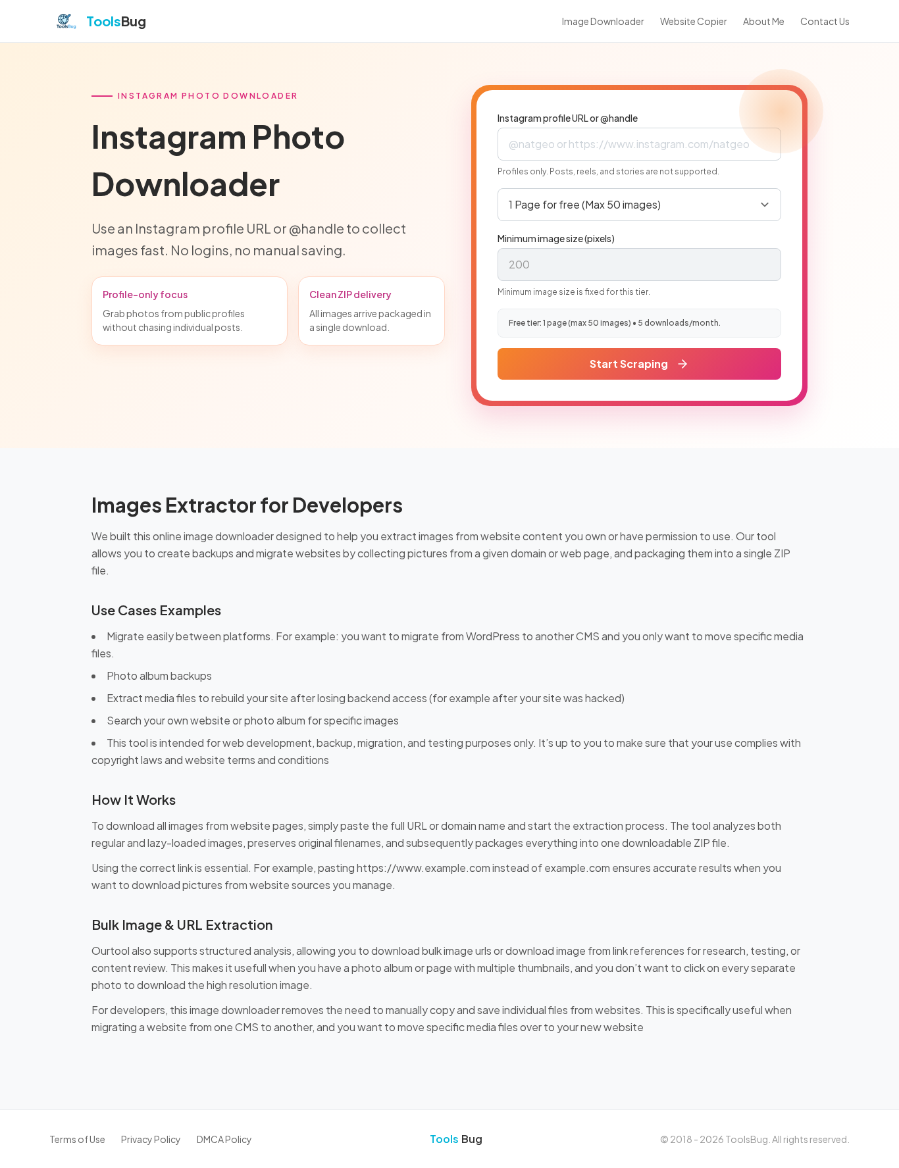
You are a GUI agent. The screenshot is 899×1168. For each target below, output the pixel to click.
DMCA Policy (224, 1139)
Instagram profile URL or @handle (568, 118)
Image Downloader (603, 21)
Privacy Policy (151, 1139)
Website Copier (693, 21)
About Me (763, 21)
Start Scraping (629, 363)
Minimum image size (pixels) (556, 238)
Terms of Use (77, 1139)
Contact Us (825, 21)
